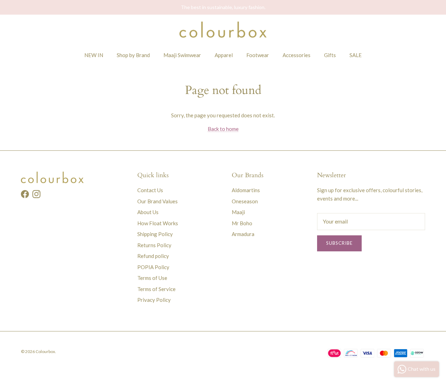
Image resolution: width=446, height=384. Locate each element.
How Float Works (157, 223)
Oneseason (245, 201)
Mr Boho (242, 223)
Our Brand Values (157, 201)
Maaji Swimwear (182, 55)
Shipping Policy (155, 234)
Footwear (257, 55)
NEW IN (93, 55)
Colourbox (45, 351)
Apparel (224, 55)
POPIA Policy (153, 267)
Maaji (238, 212)
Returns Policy (154, 245)
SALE (355, 55)
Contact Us (150, 190)
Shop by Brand (133, 55)
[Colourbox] (223, 30)
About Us (148, 212)
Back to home (223, 129)
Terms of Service (156, 289)
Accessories (296, 55)
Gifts (330, 55)
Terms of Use (152, 278)
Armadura (243, 234)
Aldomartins (246, 190)
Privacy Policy (154, 300)
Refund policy (153, 256)
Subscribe (339, 243)
